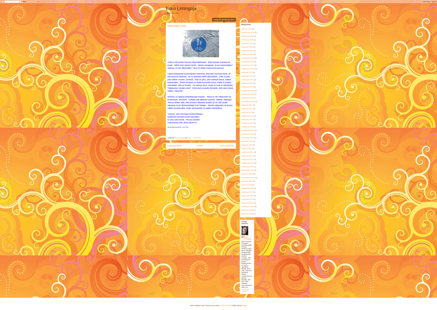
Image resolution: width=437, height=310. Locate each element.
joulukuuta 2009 (247, 210)
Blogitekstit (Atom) (203, 151)
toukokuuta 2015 (247, 36)
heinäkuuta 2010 (247, 188)
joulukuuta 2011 (247, 141)
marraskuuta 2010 (248, 177)
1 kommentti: (197, 138)
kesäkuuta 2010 (247, 192)
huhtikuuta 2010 (247, 199)
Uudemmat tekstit (175, 146)
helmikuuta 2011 (247, 167)
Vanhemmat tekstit (226, 146)
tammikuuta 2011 (247, 170)
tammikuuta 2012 (247, 138)
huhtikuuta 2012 (247, 127)
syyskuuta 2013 (247, 76)
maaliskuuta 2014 (247, 58)
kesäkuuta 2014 (247, 51)
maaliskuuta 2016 (247, 32)
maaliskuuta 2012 (247, 130)
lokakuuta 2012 (247, 105)
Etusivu (200, 146)
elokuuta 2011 (246, 148)
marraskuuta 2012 (248, 101)
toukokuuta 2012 (247, 123)
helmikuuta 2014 (247, 61)
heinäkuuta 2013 (247, 80)
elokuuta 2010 (246, 185)
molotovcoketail (225, 305)
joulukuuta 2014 (247, 43)
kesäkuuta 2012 (247, 119)
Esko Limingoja (181, 8)
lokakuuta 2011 (246, 145)
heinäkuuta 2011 (247, 152)
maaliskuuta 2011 (247, 163)
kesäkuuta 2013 (247, 83)
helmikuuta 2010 (247, 203)
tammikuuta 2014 (247, 65)
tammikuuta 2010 (247, 206)
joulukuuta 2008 (247, 214)
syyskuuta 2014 (247, 47)
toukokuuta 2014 (247, 54)
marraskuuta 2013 (248, 69)
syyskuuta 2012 (247, 109)
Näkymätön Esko (177, 25)
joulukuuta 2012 (247, 98)
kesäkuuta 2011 (247, 156)
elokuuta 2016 (246, 29)
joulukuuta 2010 (247, 174)
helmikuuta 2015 (247, 40)
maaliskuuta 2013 (247, 90)
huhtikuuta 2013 (247, 87)
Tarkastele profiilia (245, 290)
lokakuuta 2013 (247, 72)
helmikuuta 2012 (247, 134)
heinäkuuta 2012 (247, 116)
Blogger (244, 305)
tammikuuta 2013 (247, 94)
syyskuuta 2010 (247, 181)
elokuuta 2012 (246, 112)
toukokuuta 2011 (247, 159)
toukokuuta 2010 (247, 196)
